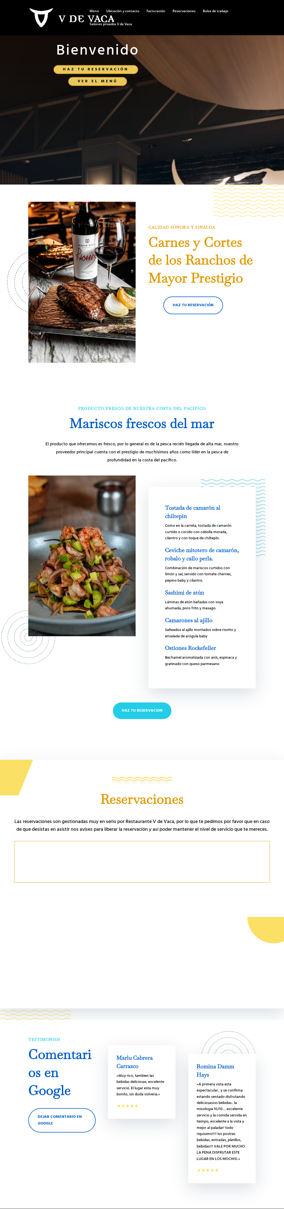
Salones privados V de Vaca (111, 24)
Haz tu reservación (96, 69)
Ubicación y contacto (122, 11)
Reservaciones (184, 11)
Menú (94, 11)
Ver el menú (98, 81)
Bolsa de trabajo (215, 11)
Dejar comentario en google (60, 1120)
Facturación (155, 11)
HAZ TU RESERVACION (142, 710)
